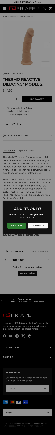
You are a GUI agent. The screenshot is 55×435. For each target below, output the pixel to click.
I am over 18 (16, 225)
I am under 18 (38, 225)
